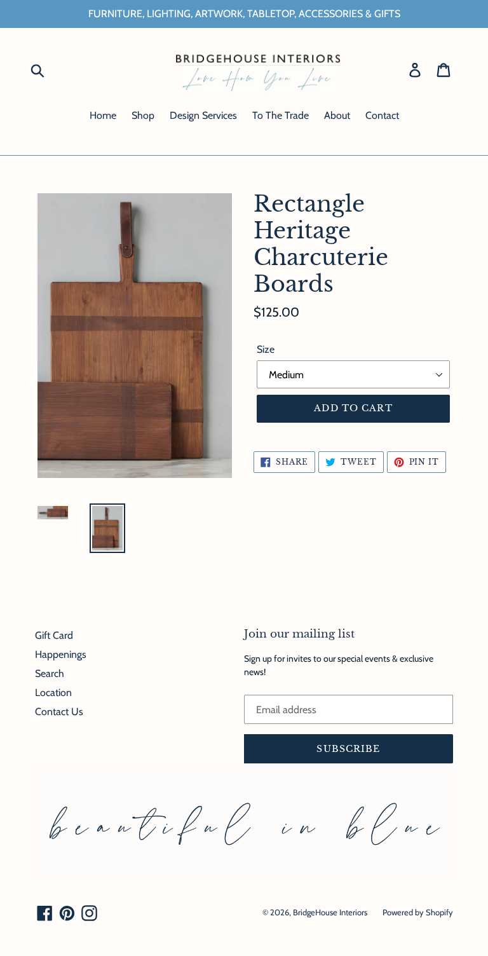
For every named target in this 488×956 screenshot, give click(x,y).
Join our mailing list (299, 634)
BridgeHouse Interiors (330, 912)
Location (53, 692)
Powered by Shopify (418, 912)
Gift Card (54, 635)
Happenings (60, 654)
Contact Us (59, 712)
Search (49, 673)
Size (265, 349)
